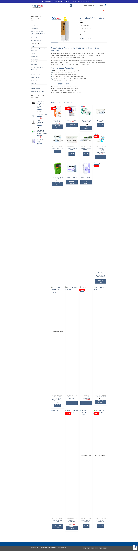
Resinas (33, 83)
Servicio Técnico (71, 11)
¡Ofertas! (54, 11)
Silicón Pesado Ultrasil (57, 148)
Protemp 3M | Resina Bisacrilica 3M (86, 397)
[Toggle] (46, 72)
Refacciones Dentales (37, 91)
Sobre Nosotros (80, 11)
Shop (44, 11)
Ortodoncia (34, 28)
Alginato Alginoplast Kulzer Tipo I (57, 178)
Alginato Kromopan (72, 177)
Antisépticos (34, 25)
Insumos (33, 23)
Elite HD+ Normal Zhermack (71, 397)
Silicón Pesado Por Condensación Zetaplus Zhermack (86, 122)
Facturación (89, 11)
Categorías (38, 11)
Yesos (32, 46)
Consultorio (34, 80)
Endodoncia (34, 59)
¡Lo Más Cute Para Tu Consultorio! (37, 68)
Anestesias (34, 64)
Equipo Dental (35, 88)
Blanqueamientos (36, 40)
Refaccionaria (61, 11)
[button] (88, 6)
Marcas (49, 11)
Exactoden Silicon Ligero (100, 121)
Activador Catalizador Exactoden (86, 521)
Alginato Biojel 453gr (72, 120)
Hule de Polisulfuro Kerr (57, 521)
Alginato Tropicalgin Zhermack (58, 121)
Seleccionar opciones (86, 403)
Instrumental (35, 72)
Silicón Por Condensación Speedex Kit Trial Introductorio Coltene (100, 150)
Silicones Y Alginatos (37, 43)
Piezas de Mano (35, 77)
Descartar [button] (93, 1)
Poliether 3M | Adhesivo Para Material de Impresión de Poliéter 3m (57, 399)
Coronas (33, 86)
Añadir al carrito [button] (57, 126)
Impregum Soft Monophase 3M (100, 521)
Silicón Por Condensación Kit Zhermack (71, 522)
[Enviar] (71, 5)
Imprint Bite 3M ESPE (100, 397)
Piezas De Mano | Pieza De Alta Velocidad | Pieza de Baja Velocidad (38, 33)
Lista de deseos (98, 11)
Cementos (34, 53)
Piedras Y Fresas (35, 74)
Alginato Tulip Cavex (86, 177)
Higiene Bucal (35, 62)
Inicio (32, 11)
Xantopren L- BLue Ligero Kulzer (86, 149)
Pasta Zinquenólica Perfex (72, 149)
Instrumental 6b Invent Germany (38, 49)
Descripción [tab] (54, 44)
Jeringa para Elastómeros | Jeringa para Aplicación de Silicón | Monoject (100, 274)
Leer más (100, 124)
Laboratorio (34, 56)
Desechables (35, 37)
